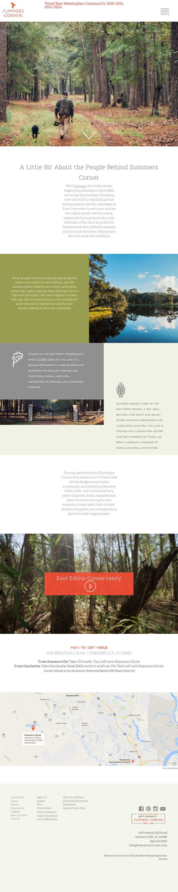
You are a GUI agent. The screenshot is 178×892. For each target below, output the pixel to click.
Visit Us (15, 818)
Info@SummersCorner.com (148, 845)
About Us (42, 797)
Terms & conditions (73, 797)
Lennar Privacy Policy (74, 808)
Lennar (80, 186)
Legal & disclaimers (47, 815)
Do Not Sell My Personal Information (75, 802)
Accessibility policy (47, 819)
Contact (41, 800)
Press (40, 804)
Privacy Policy (44, 808)
